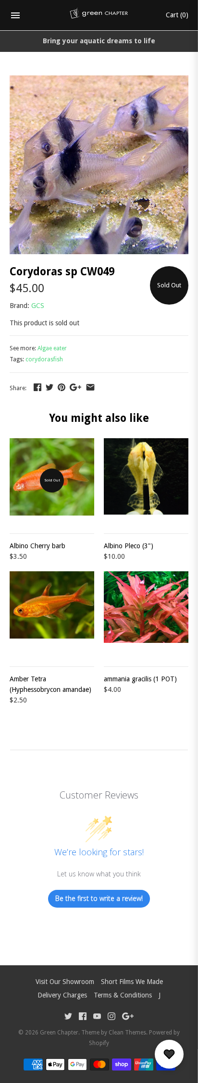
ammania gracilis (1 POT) (140, 679)
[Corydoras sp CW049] (99, 81)
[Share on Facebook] (37, 387)
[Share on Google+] (75, 387)
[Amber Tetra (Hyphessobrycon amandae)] (52, 613)
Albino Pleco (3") (128, 546)
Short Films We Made (132, 981)
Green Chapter (59, 1032)
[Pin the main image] (61, 387)
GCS (37, 305)
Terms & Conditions (123, 995)
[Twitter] (68, 1017)
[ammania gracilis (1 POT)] (146, 613)
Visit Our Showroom (65, 981)
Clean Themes (127, 1032)
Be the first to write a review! (99, 898)
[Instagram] (111, 1017)
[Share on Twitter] (49, 387)
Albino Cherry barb (37, 546)
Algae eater (52, 348)
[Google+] (128, 1017)
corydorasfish (44, 359)
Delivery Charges (62, 995)
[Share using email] (90, 387)
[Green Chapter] (99, 15)
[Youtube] (97, 1017)
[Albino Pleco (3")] (146, 480)
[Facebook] (83, 1017)
